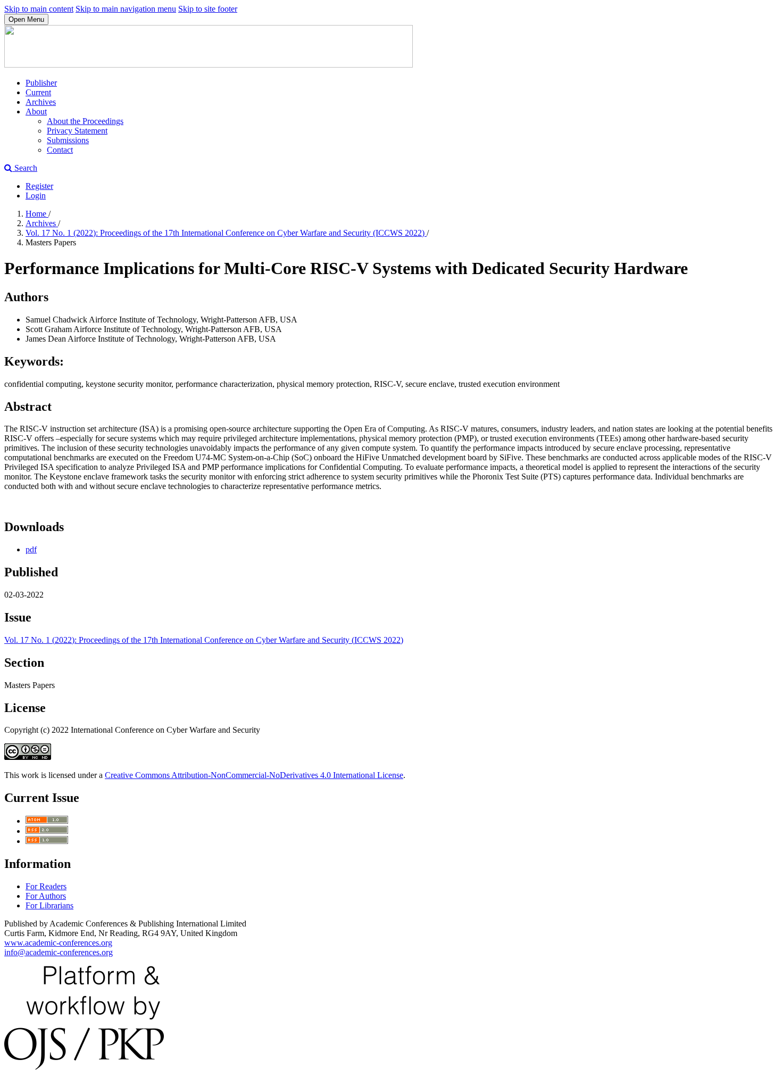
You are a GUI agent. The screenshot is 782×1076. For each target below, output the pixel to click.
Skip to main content (38, 8)
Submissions (68, 140)
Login (36, 195)
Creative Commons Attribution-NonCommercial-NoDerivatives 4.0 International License (254, 775)
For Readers (46, 886)
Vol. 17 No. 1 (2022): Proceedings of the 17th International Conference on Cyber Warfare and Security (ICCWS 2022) (226, 232)
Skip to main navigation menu (126, 8)
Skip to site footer (207, 8)
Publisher (41, 82)
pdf (31, 549)
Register (39, 186)
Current (38, 92)
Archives (41, 101)
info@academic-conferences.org (58, 952)
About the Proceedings (85, 121)
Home (37, 213)
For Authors (46, 895)
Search (24, 167)
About (36, 111)
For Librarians (49, 905)
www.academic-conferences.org (58, 942)
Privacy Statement (77, 130)
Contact (60, 149)
